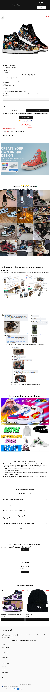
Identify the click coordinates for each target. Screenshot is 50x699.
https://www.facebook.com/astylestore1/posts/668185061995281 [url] (25, 384)
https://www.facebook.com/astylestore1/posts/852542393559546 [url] (29, 344)
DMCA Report (15, 686)
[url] (10, 464)
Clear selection (6, 88)
